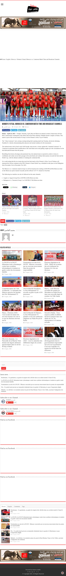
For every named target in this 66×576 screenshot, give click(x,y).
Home (3, 59)
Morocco (13, 59)
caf (6, 224)
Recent (4, 506)
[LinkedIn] (31, 572)
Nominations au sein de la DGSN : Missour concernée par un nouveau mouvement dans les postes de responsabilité (32, 266)
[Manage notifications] (62, 573)
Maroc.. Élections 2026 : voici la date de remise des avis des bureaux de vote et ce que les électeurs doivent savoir (11, 316)
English (8, 59)
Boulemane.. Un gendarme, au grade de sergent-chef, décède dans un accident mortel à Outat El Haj (28, 377)
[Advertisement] (33, 45)
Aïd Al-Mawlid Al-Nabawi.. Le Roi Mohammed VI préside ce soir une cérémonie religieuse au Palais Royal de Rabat (33, 316)
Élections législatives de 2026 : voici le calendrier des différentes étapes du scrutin (32, 341)
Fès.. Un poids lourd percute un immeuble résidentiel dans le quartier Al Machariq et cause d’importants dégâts (31, 387)
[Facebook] (27, 572)
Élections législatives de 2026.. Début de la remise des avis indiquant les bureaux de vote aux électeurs (53, 266)
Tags (23, 506)
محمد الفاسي (7, 127)
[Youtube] (32, 572)
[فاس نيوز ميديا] (33, 8)
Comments (17, 506)
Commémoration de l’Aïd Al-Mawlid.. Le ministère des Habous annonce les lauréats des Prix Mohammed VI (11, 291)
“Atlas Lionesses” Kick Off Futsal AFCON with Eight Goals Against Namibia (10, 208)
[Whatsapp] (38, 572)
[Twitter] (29, 572)
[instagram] (34, 572)
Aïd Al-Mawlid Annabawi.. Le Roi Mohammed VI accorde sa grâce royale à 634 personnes (32, 291)
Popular (10, 506)
